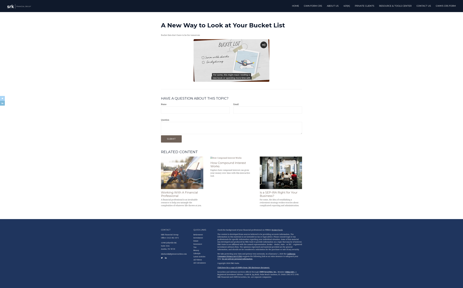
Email (236, 104)
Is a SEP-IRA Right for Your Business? (278, 194)
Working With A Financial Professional (179, 194)
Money (196, 250)
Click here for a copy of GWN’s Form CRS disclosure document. (243, 268)
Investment (198, 238)
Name (164, 104)
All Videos (197, 260)
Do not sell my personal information (237, 259)
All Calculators (199, 263)
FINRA (287, 272)
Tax (194, 247)
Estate (195, 241)
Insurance (197, 244)
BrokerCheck (277, 230)
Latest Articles (199, 257)
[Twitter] (2, 98)
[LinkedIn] (2, 103)
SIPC (293, 272)
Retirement (198, 235)
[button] (313, 6)
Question (165, 120)
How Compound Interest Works (228, 164)
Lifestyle (197, 253)
